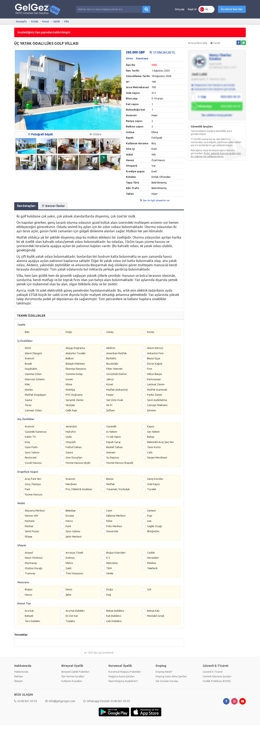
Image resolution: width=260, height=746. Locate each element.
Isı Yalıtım (111, 431)
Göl (149, 589)
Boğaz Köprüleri (116, 552)
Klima (69, 384)
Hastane (30, 520)
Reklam (18, 676)
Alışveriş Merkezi (35, 510)
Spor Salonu (32, 452)
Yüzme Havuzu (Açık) (78, 462)
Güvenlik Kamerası (36, 431)
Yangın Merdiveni (157, 457)
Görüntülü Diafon (116, 373)
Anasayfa (21, 21)
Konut (45, 21)
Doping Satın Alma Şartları (171, 676)
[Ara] (146, 9)
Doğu (69, 331)
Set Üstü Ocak (114, 400)
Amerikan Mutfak (116, 353)
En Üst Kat (72, 615)
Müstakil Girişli (155, 615)
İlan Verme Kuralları (72, 676)
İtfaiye (28, 536)
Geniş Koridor (155, 478)
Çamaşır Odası (33, 410)
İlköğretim (153, 531)
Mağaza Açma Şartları (121, 676)
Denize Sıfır (31, 515)
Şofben (110, 410)
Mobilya (70, 389)
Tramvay (30, 573)
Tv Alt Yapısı (113, 436)
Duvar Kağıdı (154, 363)
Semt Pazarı (32, 531)
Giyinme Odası (33, 373)
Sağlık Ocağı (154, 526)
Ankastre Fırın (155, 353)
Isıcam (69, 379)
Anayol (29, 552)
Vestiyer (70, 405)
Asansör (30, 358)
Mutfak (110, 484)
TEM (109, 568)
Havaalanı (153, 557)
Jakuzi (110, 379)
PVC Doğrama (74, 394)
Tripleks (70, 621)
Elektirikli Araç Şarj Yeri (160, 442)
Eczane (70, 515)
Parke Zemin (154, 394)
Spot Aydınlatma (157, 400)
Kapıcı (150, 426)
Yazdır (217, 43)
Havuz (28, 594)
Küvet (109, 384)
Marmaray (31, 562)
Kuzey (150, 331)
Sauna (28, 400)
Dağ (108, 594)
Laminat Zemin (156, 384)
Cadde (151, 552)
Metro (69, 562)
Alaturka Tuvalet (76, 353)
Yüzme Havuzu (33, 494)
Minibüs (151, 562)
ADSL (28, 347)
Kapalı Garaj (113, 442)
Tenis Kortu (154, 447)
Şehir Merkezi (74, 536)
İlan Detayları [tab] (26, 205)
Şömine (151, 410)
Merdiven (71, 484)
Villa (66, 21)
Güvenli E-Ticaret (213, 671)
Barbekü (111, 358)
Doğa (109, 589)
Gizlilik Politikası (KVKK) (217, 681)
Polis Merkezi (114, 526)
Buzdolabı (112, 363)
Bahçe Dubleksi (115, 610)
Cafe (150, 452)
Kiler (27, 384)
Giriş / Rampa (33, 484)
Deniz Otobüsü (33, 557)
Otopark (71, 442)
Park (27, 489)
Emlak (34, 21)
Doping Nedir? (164, 671)
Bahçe (150, 436)
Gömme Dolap (74, 373)
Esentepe (142, 58)
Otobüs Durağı (33, 568)
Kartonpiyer (154, 379)
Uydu (69, 436)
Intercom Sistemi (35, 379)
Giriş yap (179, 9)
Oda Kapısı (153, 484)
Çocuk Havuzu (33, 462)
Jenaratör (71, 426)
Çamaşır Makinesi (157, 405)
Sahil (68, 568)
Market (29, 526)
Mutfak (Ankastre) (117, 389)
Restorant (31, 457)
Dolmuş (70, 557)
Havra (69, 520)
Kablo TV (30, 436)
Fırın (149, 368)
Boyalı (28, 363)
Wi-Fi (109, 405)
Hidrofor (71, 431)
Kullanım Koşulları (71, 681)
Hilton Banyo (154, 373)
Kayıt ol (192, 9)
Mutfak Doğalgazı (35, 394)
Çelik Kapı (71, 410)
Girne (129, 58)
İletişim (18, 681)
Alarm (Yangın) (33, 353)
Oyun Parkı (31, 447)
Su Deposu (112, 457)
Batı (27, 331)
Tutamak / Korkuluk (118, 489)
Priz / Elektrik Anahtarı (79, 489)
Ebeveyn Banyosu (76, 368)
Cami (109, 510)
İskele (109, 573)
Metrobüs (112, 562)
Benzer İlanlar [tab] (55, 205)
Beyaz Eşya (153, 358)
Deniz (69, 589)
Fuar (149, 515)
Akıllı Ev (110, 347)
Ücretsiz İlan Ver (232, 9)
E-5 (108, 557)
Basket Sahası (114, 447)
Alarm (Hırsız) (155, 347)
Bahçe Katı (153, 610)
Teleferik (152, 568)
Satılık (56, 21)
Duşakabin (31, 368)
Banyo (110, 478)
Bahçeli (29, 615)
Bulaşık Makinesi (75, 363)
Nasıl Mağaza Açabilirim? (123, 681)
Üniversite (112, 531)
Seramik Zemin (74, 400)
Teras (28, 405)
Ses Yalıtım (153, 431)
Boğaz (28, 589)
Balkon (70, 358)
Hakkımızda (21, 671)
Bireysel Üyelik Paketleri (75, 671)
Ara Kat (29, 610)
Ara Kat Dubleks (75, 610)
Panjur (110, 394)
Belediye (71, 510)
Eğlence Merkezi (116, 515)
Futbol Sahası (74, 447)
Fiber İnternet (114, 368)
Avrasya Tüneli (74, 552)
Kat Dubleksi (113, 615)
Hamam (110, 452)
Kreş (27, 442)
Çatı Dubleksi (114, 621)
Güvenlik (111, 426)
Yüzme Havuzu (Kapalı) (119, 462)
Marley (29, 389)
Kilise (109, 520)
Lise (149, 520)
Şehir (69, 594)
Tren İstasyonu (74, 573)
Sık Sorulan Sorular (167, 681)
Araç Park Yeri (33, 478)
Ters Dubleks (32, 621)
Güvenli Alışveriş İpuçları (217, 676)
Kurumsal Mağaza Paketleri (124, 671)
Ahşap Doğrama (75, 347)
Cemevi (151, 510)
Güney (110, 331)
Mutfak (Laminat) (157, 389)
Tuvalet (151, 489)
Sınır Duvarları (74, 457)
